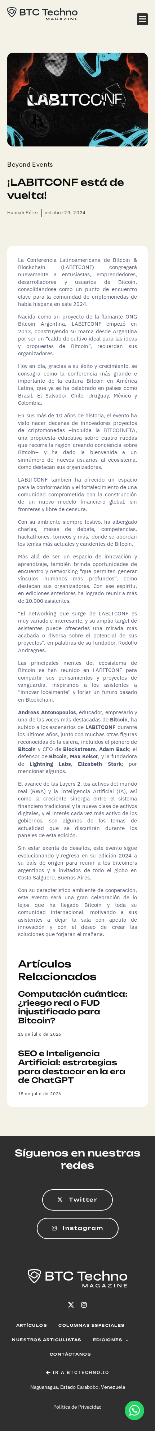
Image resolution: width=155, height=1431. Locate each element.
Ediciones (108, 1340)
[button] (142, 19)
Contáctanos (70, 1354)
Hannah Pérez (23, 213)
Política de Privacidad (77, 1407)
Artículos (31, 1325)
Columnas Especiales (91, 1325)
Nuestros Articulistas (46, 1340)
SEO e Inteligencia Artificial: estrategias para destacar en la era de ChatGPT (71, 1067)
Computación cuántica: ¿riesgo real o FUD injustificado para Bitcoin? (73, 1007)
